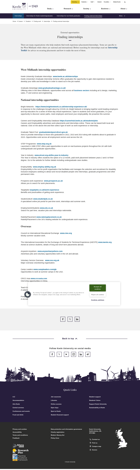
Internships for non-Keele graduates (68, 16)
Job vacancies (56, 397)
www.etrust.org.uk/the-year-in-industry (51, 155)
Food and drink (18, 415)
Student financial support (60, 415)
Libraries (54, 400)
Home (14, 21)
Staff (92, 2)
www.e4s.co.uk (46, 208)
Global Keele (117, 2)
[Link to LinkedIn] (77, 319)
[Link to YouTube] (66, 354)
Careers (20, 21)
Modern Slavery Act (57, 435)
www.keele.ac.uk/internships (65, 76)
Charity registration (57, 432)
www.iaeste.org (105, 242)
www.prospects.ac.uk (53, 181)
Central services (18, 407)
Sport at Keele (56, 411)
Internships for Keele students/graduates (39, 16)
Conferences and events (21, 411)
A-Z (14, 397)
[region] (74, 293)
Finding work (37, 21)
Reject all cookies (97, 294)
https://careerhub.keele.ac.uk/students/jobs (79, 121)
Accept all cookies (97, 288)
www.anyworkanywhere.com (50, 251)
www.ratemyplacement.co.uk (49, 217)
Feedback (16, 438)
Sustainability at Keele (97, 407)
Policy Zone (55, 438)
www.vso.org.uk (52, 260)
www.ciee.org (66, 233)
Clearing (74, 2)
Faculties (106, 2)
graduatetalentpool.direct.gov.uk (53, 132)
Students (84, 2)
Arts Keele (16, 404)
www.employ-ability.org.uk (44, 167)
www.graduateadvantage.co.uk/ (52, 88)
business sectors (81, 90)
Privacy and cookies (20, 429)
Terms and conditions (20, 435)
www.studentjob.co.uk (43, 199)
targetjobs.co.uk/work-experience (44, 190)
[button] (125, 2)
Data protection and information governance (66, 429)
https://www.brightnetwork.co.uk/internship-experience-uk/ (61, 107)
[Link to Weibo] (87, 354)
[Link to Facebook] (62, 319)
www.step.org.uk (44, 144)
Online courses (56, 404)
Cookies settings (97, 300)
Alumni (99, 2)
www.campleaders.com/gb (44, 269)
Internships (18, 16)
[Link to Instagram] (73, 354)
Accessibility (17, 432)
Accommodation (18, 400)
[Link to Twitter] (70, 319)
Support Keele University (98, 404)
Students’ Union (94, 400)
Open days (54, 407)
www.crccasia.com (39, 278)
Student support (95, 397)
